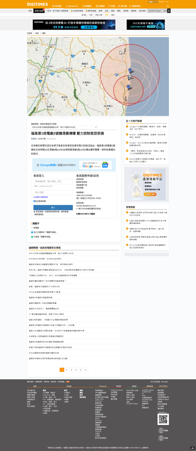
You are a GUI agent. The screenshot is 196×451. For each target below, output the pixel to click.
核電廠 (36, 228)
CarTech (98, 431)
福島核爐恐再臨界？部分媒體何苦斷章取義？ (47, 281)
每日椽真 (142, 11)
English (165, 382)
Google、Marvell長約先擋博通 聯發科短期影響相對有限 (148, 144)
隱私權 (53, 382)
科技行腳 (114, 394)
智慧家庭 (98, 410)
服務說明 (39, 382)
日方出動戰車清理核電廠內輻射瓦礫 (44, 353)
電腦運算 (98, 422)
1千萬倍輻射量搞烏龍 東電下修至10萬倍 (46, 314)
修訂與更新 (31, 406)
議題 (112, 11)
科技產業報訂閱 (163, 397)
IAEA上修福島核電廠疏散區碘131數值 (44, 292)
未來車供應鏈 (78, 11)
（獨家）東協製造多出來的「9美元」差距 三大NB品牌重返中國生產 (147, 152)
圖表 (113, 15)
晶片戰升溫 (31, 390)
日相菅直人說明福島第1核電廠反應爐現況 (46, 336)
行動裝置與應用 (100, 427)
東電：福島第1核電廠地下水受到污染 (44, 286)
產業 (100, 11)
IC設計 (97, 433)
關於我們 (30, 382)
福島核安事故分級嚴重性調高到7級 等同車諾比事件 (51, 264)
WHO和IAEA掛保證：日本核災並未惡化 (45, 258)
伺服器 (97, 425)
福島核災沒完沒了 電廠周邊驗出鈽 (44, 308)
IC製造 (97, 436)
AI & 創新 (129, 399)
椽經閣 (88, 5)
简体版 (155, 2)
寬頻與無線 (99, 414)
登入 (167, 2)
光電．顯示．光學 (50, 406)
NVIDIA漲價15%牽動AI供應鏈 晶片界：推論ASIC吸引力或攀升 (147, 160)
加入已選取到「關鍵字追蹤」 (45, 232)
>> (86, 370)
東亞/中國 (98, 15)
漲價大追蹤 (40, 10)
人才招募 (161, 406)
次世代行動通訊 (100, 417)
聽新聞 (133, 11)
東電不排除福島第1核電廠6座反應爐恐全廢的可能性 (50, 347)
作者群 (113, 397)
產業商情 (136, 5)
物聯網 (97, 412)
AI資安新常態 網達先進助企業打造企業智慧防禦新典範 (148, 238)
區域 (106, 11)
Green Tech (99, 399)
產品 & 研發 (130, 397)
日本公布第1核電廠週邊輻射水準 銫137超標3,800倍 (51, 253)
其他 (128, 402)
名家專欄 (114, 392)
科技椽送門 (31, 399)
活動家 (102, 5)
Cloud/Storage (147, 399)
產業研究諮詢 (81, 182)
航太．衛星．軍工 (50, 402)
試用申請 (79, 179)
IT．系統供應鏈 (49, 404)
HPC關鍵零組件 (100, 393)
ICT (143, 405)
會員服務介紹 (81, 185)
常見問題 (79, 188)
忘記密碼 (36, 197)
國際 (106, 15)
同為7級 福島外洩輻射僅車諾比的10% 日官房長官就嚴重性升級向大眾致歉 (61, 270)
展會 (28, 402)
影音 (112, 5)
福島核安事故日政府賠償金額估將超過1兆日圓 (48, 358)
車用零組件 (99, 390)
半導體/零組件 (147, 398)
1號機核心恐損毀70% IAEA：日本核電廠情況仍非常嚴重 (53, 275)
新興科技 (98, 403)
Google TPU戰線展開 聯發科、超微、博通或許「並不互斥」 (147, 127)
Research (73, 5)
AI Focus (98, 420)
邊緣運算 (98, 395)
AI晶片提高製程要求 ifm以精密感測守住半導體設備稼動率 (147, 222)
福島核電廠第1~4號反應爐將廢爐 (42, 303)
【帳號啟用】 (38, 214)
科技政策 (47, 408)
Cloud (97, 419)
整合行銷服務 (162, 404)
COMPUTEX (146, 392)
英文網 (124, 5)
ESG (143, 395)
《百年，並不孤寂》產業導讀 (57, 11)
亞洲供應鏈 (99, 405)
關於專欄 (114, 399)
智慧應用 (129, 393)
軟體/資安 (145, 408)
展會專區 (83, 397)
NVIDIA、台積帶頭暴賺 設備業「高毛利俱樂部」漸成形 (147, 136)
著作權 (46, 382)
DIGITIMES (163, 386)
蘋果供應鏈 (92, 11)
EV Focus (98, 401)
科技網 (58, 5)
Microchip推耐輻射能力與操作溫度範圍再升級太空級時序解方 (147, 246)
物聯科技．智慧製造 (51, 411)
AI (142, 394)
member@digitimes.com (86, 206)
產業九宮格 (31, 397)
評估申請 (161, 2)
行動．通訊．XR (50, 397)
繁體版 (151, 2)
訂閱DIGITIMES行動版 (163, 401)
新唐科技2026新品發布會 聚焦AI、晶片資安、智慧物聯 (146, 230)
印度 (90, 15)
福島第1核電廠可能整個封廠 (40, 297)
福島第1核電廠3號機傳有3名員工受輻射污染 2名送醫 (51, 325)
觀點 (119, 11)
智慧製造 (98, 408)
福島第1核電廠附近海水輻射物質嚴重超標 (46, 341)
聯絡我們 (161, 408)
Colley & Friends (117, 390)
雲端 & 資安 (130, 395)
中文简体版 (156, 382)
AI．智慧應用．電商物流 (52, 399)
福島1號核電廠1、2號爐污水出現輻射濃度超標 (48, 319)
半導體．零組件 (49, 393)
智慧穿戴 (98, 429)
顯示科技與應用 (100, 438)
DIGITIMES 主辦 (132, 390)
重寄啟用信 (44, 197)
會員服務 (161, 393)
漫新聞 (125, 11)
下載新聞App (162, 413)
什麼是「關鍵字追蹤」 (43, 237)
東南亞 (84, 15)
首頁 (30, 11)
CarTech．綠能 (49, 395)
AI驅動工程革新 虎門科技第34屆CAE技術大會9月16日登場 (148, 213)
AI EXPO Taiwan (154, 11)
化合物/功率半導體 (101, 397)
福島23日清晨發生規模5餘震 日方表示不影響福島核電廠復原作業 (57, 330)
